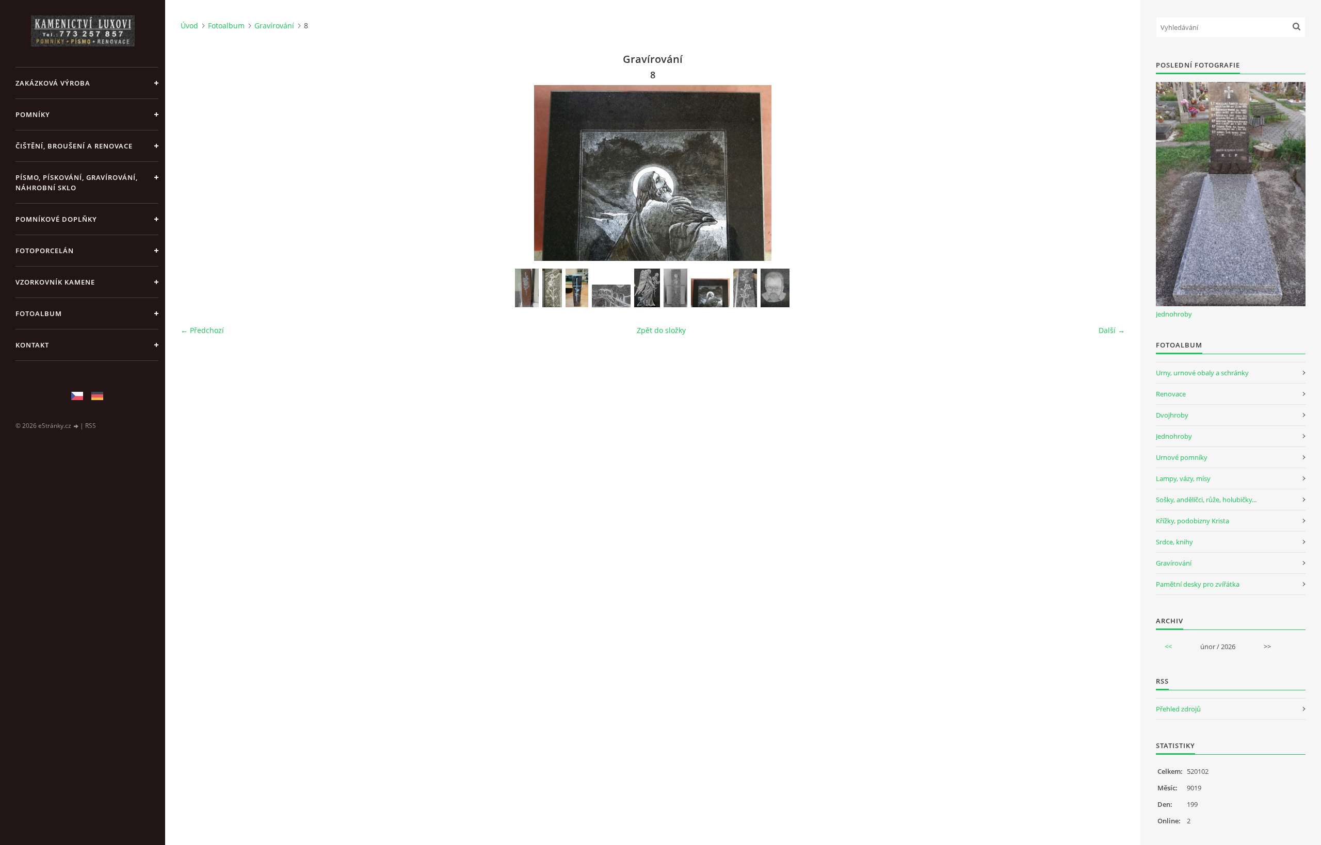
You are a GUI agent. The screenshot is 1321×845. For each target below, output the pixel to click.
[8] (710, 292)
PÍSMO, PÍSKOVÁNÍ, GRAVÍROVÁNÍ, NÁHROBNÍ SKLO (76, 182)
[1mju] (611, 296)
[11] (552, 288)
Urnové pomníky (1181, 457)
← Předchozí (202, 330)
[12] (577, 288)
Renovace (1171, 394)
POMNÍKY (32, 114)
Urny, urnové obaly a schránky (1202, 372)
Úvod (189, 25)
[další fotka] (1108, 173)
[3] (675, 288)
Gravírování (274, 25)
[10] (527, 288)
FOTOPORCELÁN (44, 250)
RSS (90, 425)
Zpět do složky (661, 330)
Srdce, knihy (1174, 541)
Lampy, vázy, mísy (1183, 478)
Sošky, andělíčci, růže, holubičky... (1206, 499)
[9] (745, 288)
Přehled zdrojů (1178, 709)
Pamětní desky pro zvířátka (1197, 584)
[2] (647, 288)
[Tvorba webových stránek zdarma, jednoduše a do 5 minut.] (76, 426)
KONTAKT (32, 345)
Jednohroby (1174, 314)
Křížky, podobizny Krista (1192, 520)
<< (1168, 646)
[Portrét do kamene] (775, 288)
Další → (1112, 330)
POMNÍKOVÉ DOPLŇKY (56, 219)
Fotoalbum (38, 313)
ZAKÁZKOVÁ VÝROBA (52, 83)
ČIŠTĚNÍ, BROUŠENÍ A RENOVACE (74, 146)
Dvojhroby (1172, 415)
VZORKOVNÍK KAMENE (55, 282)
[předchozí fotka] (197, 173)
